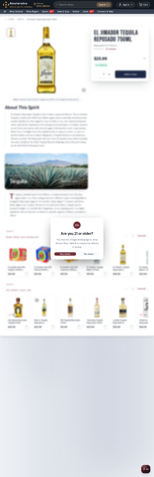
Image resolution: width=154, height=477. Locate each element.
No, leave (89, 254)
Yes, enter (65, 254)
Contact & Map (105, 11)
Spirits (48, 11)
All (5, 11)
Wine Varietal (16, 11)
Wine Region (32, 11)
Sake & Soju (63, 11)
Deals (88, 11)
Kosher (76, 11)
